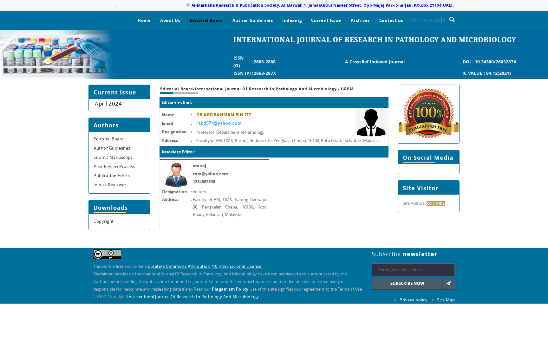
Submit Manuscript (113, 157)
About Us (170, 20)
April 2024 (108, 103)
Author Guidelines (252, 20)
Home (144, 20)
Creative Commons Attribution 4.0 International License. (205, 266)
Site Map (446, 300)
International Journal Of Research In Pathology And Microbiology (193, 296)
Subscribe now (407, 283)
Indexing (292, 20)
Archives (360, 20)
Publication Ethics (112, 175)
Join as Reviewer (110, 185)
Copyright (104, 221)
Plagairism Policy (231, 289)
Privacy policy (413, 300)
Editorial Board (206, 20)
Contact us (391, 20)
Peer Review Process (114, 166)
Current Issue (326, 20)
